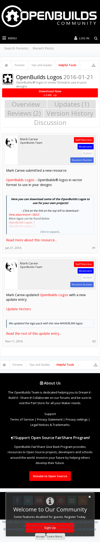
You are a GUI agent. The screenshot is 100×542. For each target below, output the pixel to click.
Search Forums (16, 48)
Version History (70, 113)
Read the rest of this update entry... (33, 333)
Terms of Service (22, 419)
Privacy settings (77, 419)
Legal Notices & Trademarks (50, 425)
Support (50, 414)
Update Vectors (18, 309)
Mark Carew (29, 139)
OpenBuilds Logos (20, 179)
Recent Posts (43, 48)
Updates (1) (71, 104)
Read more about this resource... (31, 240)
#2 (94, 341)
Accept (40, 536)
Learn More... (55, 536)
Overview (26, 104)
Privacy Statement (50, 419)
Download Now (50, 93)
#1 (94, 248)
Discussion (50, 122)
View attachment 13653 (24, 215)
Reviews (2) (24, 113)
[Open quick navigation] (93, 65)
